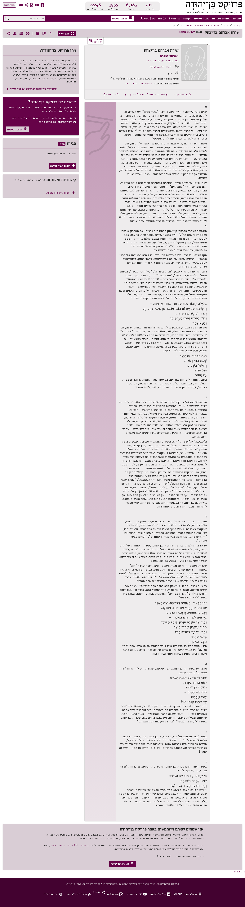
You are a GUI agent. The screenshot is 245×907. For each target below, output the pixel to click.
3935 (113, 5)
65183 (131, 5)
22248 (95, 5)
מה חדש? (174, 18)
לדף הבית (239, 871)
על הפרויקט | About (153, 18)
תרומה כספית (122, 18)
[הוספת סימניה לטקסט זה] (44, 33)
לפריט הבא (110, 94)
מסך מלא (66, 33)
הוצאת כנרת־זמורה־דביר (138, 83)
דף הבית (237, 25)
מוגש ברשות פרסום (160, 67)
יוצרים (237, 18)
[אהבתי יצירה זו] (50, 33)
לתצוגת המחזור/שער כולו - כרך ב (146, 94)
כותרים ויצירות (221, 18)
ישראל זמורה (213, 25)
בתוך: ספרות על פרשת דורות (162, 60)
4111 (150, 5)
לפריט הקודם (182, 94)
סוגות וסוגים (201, 18)
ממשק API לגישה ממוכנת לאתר (68, 845)
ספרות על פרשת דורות (191, 25)
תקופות (187, 18)
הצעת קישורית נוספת (60, 193)
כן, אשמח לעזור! (122, 864)
